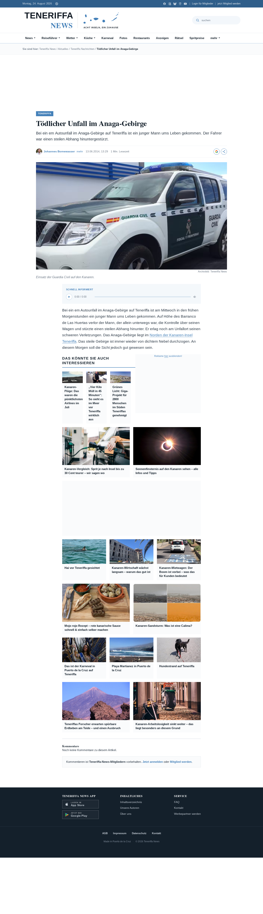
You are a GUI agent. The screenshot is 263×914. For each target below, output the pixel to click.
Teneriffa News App (79, 796)
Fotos (123, 38)
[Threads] (169, 3)
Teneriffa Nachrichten (82, 49)
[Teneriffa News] (73, 20)
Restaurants (141, 38)
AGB (105, 833)
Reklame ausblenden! (168, 356)
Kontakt (178, 807)
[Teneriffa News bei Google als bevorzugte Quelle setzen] (217, 152)
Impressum (119, 833)
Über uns (125, 813)
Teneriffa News (47, 49)
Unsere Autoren (129, 807)
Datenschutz (139, 833)
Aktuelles (63, 49)
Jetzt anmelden (152, 761)
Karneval (107, 38)
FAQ (176, 802)
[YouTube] (185, 3)
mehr (213, 38)
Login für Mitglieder (202, 3)
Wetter (70, 38)
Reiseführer (49, 38)
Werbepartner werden (187, 813)
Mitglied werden (181, 761)
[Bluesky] (174, 3)
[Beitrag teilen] (224, 152)
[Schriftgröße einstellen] (56, 3)
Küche (88, 38)
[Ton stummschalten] (195, 297)
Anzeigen (162, 38)
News (29, 38)
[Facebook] (164, 3)
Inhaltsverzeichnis (131, 802)
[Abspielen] (69, 297)
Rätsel (179, 38)
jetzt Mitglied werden (229, 3)
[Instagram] (180, 3)
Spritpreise (196, 38)
